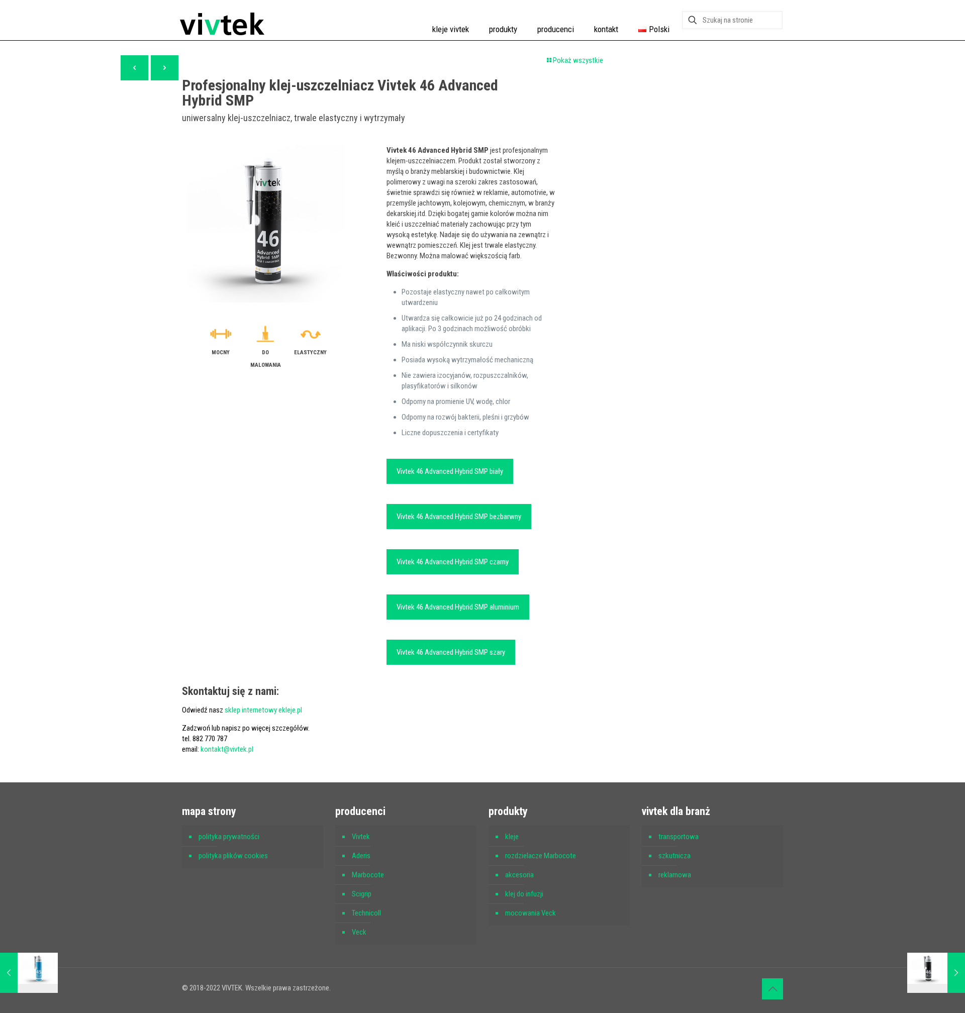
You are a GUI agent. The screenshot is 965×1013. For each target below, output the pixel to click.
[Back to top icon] (772, 988)
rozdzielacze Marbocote (540, 855)
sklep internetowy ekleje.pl (263, 710)
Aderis (361, 855)
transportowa (678, 836)
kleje (512, 836)
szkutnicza (674, 855)
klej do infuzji (524, 893)
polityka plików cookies (233, 855)
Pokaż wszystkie (578, 60)
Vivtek (361, 836)
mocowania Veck (530, 913)
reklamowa (674, 874)
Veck (359, 932)
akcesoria (519, 874)
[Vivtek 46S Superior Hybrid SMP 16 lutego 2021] (936, 973)
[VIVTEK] (222, 20)
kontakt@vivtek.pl (227, 749)
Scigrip (361, 893)
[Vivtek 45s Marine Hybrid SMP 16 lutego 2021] (29, 973)
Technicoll (366, 913)
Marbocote (368, 874)
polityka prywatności (229, 836)
